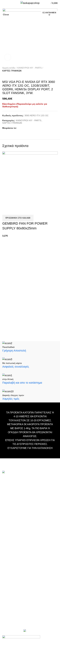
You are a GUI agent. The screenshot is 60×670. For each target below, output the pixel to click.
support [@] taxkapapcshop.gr (18, 496)
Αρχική (5, 546)
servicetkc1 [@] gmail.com (16, 501)
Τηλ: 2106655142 (11, 527)
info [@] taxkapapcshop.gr (29, 486)
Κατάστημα (8, 560)
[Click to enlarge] (8, 57)
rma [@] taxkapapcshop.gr (40, 509)
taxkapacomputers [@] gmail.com (20, 491)
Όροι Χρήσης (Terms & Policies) (18, 564)
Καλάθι (6, 550)
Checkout (7, 555)
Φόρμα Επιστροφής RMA (15, 573)
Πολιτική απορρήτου (12, 569)
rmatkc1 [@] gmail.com (14, 518)
